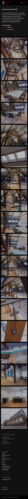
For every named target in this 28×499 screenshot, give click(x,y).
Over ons (4, 464)
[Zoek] (21, 2)
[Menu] (24, 2)
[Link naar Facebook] (23, 497)
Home (3, 460)
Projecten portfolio (6, 466)
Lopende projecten (6, 479)
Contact (4, 457)
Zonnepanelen (5, 469)
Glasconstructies (5, 459)
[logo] (11, 2)
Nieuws (3, 462)
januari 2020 (5, 489)
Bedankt (4, 453)
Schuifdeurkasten (6, 467)
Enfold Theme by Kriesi (15, 497)
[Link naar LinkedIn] (25, 497)
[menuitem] (21, 2)
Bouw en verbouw (6, 455)
